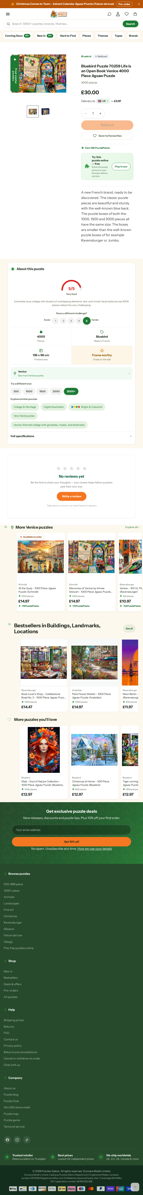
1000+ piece (11, 890)
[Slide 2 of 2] (45, 111)
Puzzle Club (11, 1101)
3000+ (71, 391)
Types (118, 35)
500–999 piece (13, 884)
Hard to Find (68, 35)
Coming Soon (17, 35)
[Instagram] (17, 1140)
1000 (29, 391)
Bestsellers (11, 977)
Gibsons (9, 929)
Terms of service (14, 1126)
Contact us (11, 1039)
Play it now (121, 166)
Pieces (86, 35)
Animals (9, 897)
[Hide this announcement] (139, 4)
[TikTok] (27, 1140)
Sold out (107, 125)
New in (8, 971)
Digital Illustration (54, 407)
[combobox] (66, 24)
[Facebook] (7, 1140)
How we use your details (94, 849)
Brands (133, 35)
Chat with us (12, 1065)
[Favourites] (127, 14)
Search (130, 24)
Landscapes (11, 903)
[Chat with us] (109, 14)
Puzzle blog (11, 1094)
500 (16, 391)
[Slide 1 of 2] (32, 111)
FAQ (6, 1033)
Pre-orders (11, 990)
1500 (42, 391)
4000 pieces (89, 82)
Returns (9, 1026)
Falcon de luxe (13, 935)
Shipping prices (14, 1020)
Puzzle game (12, 1120)
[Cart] (135, 14)
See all (130, 629)
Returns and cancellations (20, 1052)
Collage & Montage (25, 407)
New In (44, 35)
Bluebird (86, 56)
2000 (56, 391)
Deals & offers (12, 984)
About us (9, 1088)
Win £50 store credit (17, 1107)
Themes (103, 35)
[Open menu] (8, 14)
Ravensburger (13, 922)
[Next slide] (64, 73)
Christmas (10, 916)
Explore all (132, 527)
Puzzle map (11, 1114)
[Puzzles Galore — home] (58, 14)
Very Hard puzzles (24, 415)
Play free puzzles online (19, 948)
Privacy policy (13, 1045)
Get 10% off (71, 841)
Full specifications (22, 436)
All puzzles (10, 997)
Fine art (9, 909)
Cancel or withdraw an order (22, 1058)
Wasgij (8, 941)
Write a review (71, 496)
